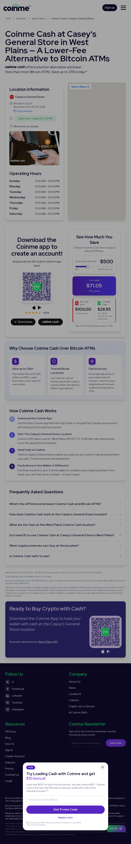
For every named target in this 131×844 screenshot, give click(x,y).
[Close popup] (102, 767)
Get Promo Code (65, 809)
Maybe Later (65, 817)
